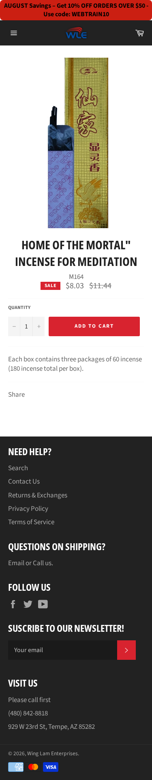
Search (18, 468)
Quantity (19, 308)
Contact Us (24, 481)
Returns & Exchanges (37, 495)
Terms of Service (31, 522)
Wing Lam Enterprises (52, 753)
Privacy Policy (28, 509)
